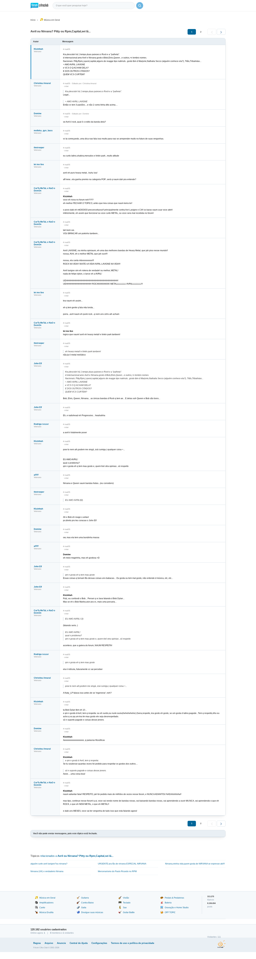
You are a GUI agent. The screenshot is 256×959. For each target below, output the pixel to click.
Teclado (126, 902)
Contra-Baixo (87, 902)
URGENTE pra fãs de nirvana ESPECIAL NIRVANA (122, 864)
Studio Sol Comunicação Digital (221, 944)
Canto (42, 907)
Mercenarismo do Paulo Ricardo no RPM (117, 871)
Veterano (37, 51)
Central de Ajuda (79, 943)
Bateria (168, 902)
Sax (125, 907)
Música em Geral (52, 20)
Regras (37, 943)
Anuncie (61, 943)
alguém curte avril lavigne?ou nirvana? (48, 864)
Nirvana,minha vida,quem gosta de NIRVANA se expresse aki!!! (195, 864)
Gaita (83, 907)
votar (66, 86)
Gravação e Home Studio (177, 907)
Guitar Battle (129, 912)
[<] (211, 32)
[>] (221, 32)
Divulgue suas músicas (92, 912)
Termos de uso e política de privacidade (132, 943)
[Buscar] (139, 5)
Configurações (99, 943)
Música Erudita (46, 912)
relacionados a (76, 855)
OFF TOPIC (170, 912)
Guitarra (85, 898)
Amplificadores (46, 902)
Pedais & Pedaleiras (174, 898)
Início (33, 20)
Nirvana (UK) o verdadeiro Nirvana (46, 871)
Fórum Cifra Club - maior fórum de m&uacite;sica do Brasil (39, 5)
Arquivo (49, 943)
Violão (126, 898)
